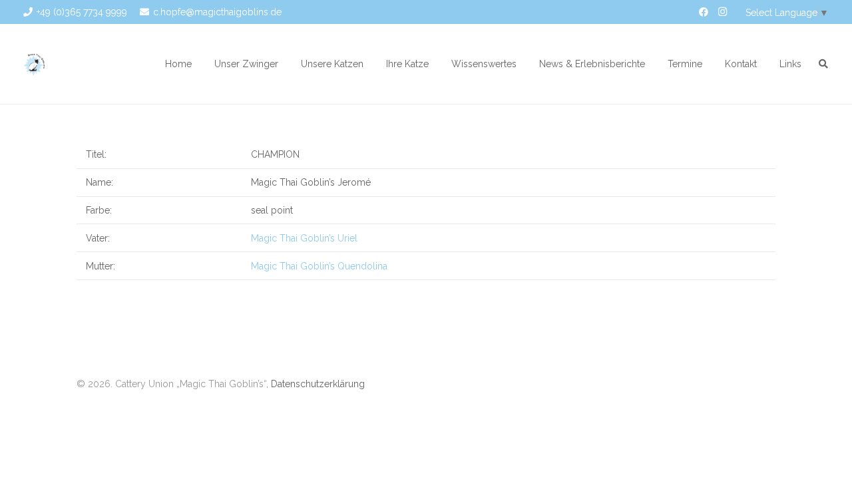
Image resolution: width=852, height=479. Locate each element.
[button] (286, 64)
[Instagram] (722, 12)
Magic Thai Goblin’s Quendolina (319, 266)
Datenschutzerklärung (318, 384)
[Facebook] (703, 12)
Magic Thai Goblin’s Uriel (304, 238)
